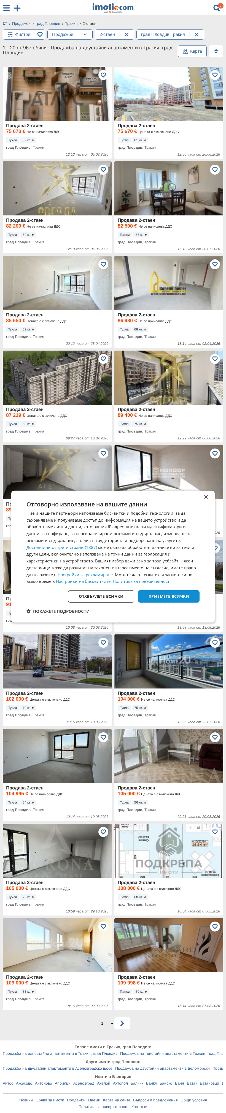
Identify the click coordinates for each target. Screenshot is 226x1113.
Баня (179, 1083)
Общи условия (194, 1100)
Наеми (94, 1100)
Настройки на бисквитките (83, 581)
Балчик (137, 1083)
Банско (166, 1083)
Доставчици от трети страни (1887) (61, 547)
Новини (26, 1100)
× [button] (206, 497)
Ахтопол (120, 1083)
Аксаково (24, 1083)
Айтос (8, 1083)
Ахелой (103, 1083)
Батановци (209, 1083)
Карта (196, 51)
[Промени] (85, 34)
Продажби (76, 1100)
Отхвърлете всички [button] (101, 596)
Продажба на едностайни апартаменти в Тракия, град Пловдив (60, 1053)
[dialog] (113, 556)
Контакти (139, 1107)
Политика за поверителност (104, 1107)
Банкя (151, 1083)
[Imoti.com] (5, 24)
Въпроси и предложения (155, 1100)
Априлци (63, 1083)
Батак (192, 1083)
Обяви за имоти (50, 1100)
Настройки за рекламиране (85, 574)
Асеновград (83, 1083)
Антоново (43, 1083)
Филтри (22, 34)
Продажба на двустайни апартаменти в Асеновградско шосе (57, 1068)
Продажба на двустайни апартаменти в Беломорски (162, 1068)
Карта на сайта (116, 1100)
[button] (58, 611)
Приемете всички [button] (169, 596)
